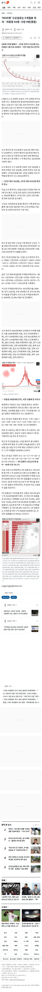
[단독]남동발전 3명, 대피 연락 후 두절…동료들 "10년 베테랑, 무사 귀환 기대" (19, 868)
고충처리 (36, 959)
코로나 (14, 597)
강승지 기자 (20, 29)
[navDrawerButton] (38, 2)
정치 (5, 933)
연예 (3, 880)
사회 (3, 13)
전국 (5, 937)
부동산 (16, 941)
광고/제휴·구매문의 (16, 959)
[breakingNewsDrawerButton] (35, 2)
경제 (26, 933)
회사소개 (5, 959)
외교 (15, 937)
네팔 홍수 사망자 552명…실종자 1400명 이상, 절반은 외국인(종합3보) (16, 612)
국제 (36, 933)
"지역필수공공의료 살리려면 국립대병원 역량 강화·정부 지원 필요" (16, 628)
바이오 (37, 941)
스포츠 (4, 907)
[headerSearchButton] (31, 2)
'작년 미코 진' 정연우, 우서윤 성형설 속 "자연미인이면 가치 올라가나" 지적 (18, 850)
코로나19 (6, 597)
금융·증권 (37, 937)
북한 (26, 937)
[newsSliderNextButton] (39, 825)
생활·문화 (5, 946)
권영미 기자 (8, 29)
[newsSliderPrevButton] (33, 825)
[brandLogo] (5, 2)
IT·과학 (26, 941)
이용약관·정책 (27, 959)
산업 (5, 941)
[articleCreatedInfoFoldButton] (22, 33)
